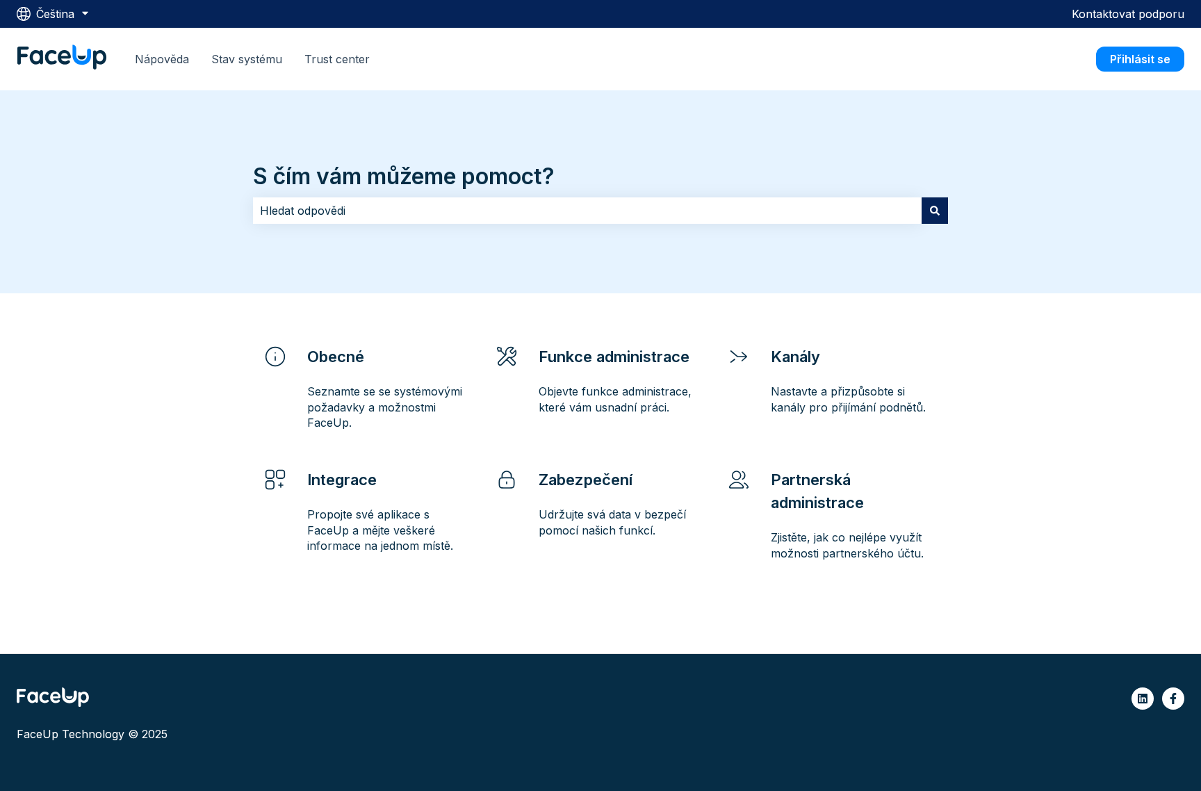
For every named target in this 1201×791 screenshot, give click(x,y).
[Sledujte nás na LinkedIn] (1142, 698)
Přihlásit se (1140, 59)
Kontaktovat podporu (1128, 14)
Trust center (337, 59)
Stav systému (246, 59)
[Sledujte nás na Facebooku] (1173, 698)
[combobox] (587, 210)
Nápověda (162, 59)
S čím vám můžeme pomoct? (404, 176)
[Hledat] (935, 210)
